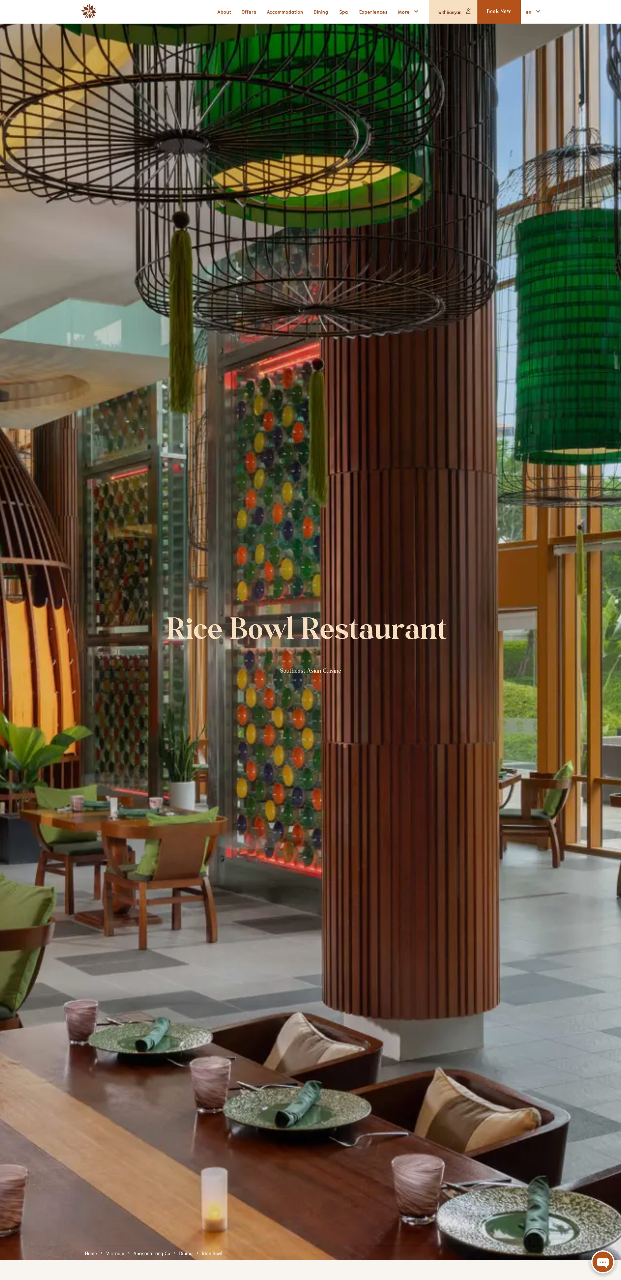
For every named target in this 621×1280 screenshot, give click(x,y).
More (404, 11)
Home (91, 1253)
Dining (186, 1253)
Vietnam (115, 1253)
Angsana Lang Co (151, 1253)
